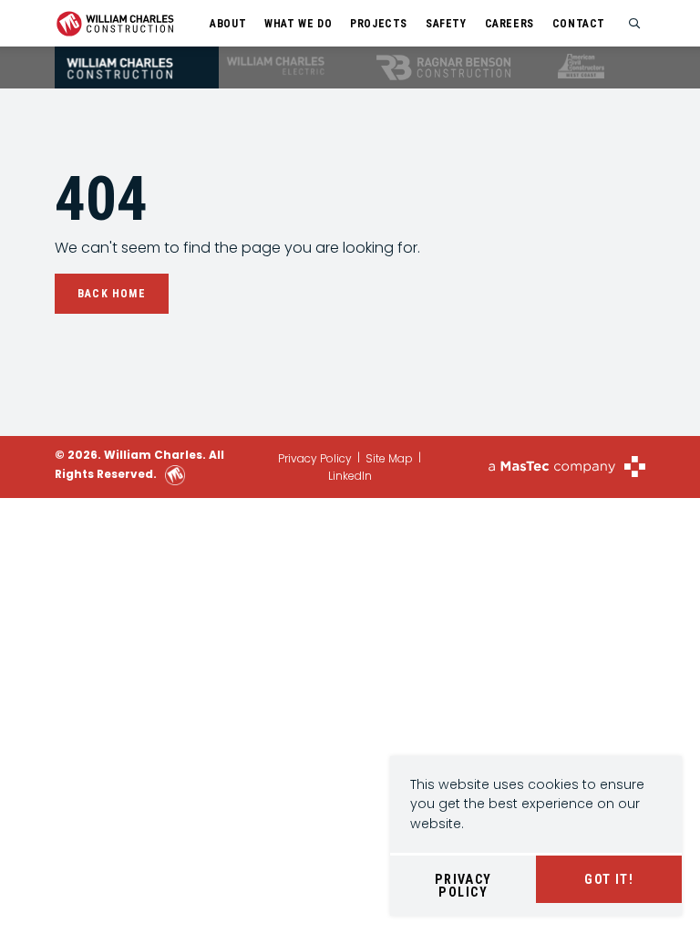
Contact (578, 23)
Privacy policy (463, 885)
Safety (446, 23)
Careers (509, 23)
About (228, 23)
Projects (378, 23)
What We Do (298, 23)
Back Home (111, 293)
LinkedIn (350, 475)
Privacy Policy (315, 458)
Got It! (608, 879)
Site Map (389, 458)
